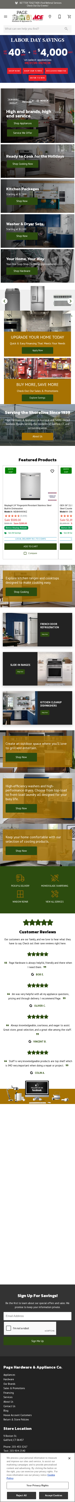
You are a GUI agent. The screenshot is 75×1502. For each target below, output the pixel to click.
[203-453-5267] (59, 16)
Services (8, 1397)
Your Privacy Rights (37, 1485)
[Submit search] (66, 29)
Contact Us (9, 1406)
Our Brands (9, 1383)
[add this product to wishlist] (52, 471)
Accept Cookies (53, 1495)
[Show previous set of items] (4, 301)
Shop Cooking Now (23, 163)
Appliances (9, 1374)
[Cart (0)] (69, 16)
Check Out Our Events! (37, 5)
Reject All (21, 1495)
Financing (8, 1392)
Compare (32, 553)
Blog (5, 1410)
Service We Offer (22, 133)
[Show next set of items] (70, 301)
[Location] (50, 16)
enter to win (37, 78)
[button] (5, 16)
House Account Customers (17, 1415)
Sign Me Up (37, 1341)
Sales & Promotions (14, 1388)
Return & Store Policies (16, 1419)
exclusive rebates (56, 71)
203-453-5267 (19, 1446)
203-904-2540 (17, 1450)
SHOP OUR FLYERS (33, 71)
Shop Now (22, 201)
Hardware (8, 1379)
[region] (37, 1477)
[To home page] (28, 16)
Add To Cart (31, 546)
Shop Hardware (22, 271)
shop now (14, 71)
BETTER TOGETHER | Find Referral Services (40, 2)
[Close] (69, 1458)
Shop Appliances (23, 123)
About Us (37, 436)
